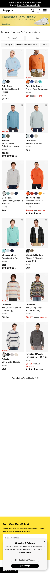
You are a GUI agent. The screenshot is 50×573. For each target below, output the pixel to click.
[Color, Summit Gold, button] (40, 193)
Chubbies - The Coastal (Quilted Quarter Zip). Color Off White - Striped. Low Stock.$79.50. (13, 296)
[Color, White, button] (36, 82)
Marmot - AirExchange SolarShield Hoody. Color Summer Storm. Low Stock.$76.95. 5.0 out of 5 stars (13, 130)
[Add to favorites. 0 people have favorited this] (22, 50)
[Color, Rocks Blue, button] (8, 251)
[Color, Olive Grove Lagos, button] (8, 136)
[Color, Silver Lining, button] (36, 136)
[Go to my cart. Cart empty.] (38, 10)
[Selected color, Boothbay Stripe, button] (4, 355)
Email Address (12, 538)
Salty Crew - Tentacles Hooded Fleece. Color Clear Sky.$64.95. (13, 74)
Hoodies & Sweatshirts (25, 45)
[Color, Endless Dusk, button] (36, 193)
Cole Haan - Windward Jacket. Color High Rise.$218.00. (37, 130)
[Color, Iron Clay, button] (32, 193)
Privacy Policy (25, 552)
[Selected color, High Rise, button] (28, 136)
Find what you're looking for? (24, 378)
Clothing (6, 45)
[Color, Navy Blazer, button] (32, 136)
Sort (37, 38)
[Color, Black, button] (8, 82)
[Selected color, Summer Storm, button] (4, 136)
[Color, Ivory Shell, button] (16, 355)
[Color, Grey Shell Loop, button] (12, 355)
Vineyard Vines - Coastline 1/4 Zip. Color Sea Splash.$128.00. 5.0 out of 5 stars (13, 243)
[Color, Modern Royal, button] (32, 82)
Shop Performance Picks (28, 5)
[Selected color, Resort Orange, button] (28, 82)
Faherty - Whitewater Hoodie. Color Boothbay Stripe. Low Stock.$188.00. (13, 346)
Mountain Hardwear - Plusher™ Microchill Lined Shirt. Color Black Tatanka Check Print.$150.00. (37, 243)
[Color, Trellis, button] (8, 193)
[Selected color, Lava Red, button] (28, 193)
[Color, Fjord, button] (8, 355)
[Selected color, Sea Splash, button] (4, 251)
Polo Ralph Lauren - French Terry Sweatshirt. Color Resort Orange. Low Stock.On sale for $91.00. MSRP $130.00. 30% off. (37, 74)
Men (43, 45)
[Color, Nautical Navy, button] (12, 251)
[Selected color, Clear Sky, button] (4, 82)
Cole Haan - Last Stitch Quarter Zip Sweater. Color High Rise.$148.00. (13, 187)
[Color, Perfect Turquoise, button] (40, 82)
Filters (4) (15, 38)
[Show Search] (32, 10)
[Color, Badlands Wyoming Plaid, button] (32, 251)
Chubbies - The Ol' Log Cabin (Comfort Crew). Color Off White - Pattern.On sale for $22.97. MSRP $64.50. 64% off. (37, 296)
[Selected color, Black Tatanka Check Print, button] (28, 251)
